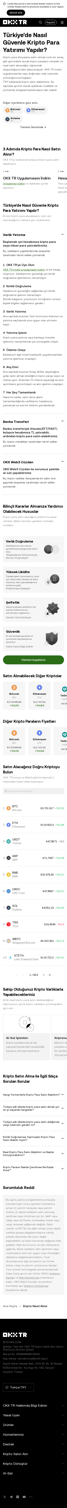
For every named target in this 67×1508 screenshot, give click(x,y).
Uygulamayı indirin (14, 183)
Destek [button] (8, 1444)
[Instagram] (17, 1497)
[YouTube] (24, 1497)
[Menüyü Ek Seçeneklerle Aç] (62, 22)
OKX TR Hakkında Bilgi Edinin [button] (25, 1405)
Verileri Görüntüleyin (18, 617)
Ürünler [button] (8, 1425)
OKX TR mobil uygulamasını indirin (24, 269)
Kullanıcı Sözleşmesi (36, 1285)
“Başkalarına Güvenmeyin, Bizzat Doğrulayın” (22, 556)
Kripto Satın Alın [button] (15, 1454)
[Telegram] (11, 1497)
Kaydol (51, 22)
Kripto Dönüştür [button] (15, 1464)
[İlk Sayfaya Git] (17, 975)
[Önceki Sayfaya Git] (23, 975)
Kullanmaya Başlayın (18, 588)
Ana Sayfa (10, 1306)
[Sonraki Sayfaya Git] (44, 975)
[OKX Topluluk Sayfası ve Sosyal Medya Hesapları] (30, 1497)
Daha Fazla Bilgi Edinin (19, 646)
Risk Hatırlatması (29, 1277)
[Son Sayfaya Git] (50, 975)
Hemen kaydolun (33, 660)
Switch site (16, 12)
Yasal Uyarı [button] (11, 1415)
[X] (4, 1497)
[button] (40, 22)
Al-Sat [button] (8, 1473)
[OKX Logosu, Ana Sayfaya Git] (15, 22)
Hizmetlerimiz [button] (13, 1434)
